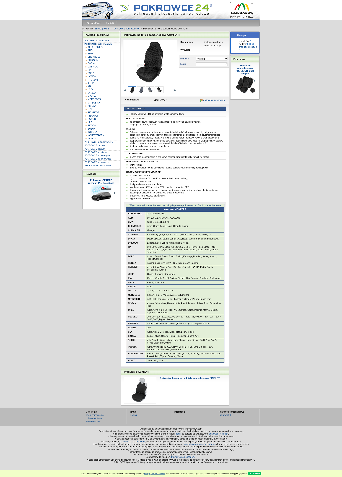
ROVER (92, 119)
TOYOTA (92, 132)
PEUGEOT (93, 112)
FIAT (90, 70)
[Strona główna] (171, 10)
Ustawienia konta (94, 418)
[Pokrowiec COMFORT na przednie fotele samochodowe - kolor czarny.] (132, 89)
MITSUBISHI (94, 102)
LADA (91, 89)
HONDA (92, 76)
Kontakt (133, 415)
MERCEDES (94, 99)
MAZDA (92, 96)
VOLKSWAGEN (96, 135)
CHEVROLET (95, 56)
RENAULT (93, 115)
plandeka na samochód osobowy (200, 444)
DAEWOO (93, 66)
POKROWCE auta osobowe (98, 44)
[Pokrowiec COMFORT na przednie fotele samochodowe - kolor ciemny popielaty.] (141, 89)
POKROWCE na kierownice (97, 159)
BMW (90, 53)
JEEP (91, 83)
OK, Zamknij (254, 474)
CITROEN (93, 60)
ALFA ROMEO (95, 47)
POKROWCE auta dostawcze (98, 142)
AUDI (90, 50)
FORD (91, 73)
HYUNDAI (93, 80)
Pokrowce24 (225, 415)
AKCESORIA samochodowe (98, 165)
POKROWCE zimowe (94, 145)
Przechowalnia (93, 421)
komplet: (184, 58)
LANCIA (92, 93)
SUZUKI (92, 128)
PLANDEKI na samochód (96, 40)
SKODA (92, 125)
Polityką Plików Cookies (154, 474)
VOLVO (91, 138)
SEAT (91, 122)
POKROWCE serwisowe (96, 152)
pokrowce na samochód (133, 441)
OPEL (91, 109)
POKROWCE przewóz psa (97, 155)
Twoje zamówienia (95, 415)
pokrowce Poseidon (218, 434)
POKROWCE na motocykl (96, 162)
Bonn (178, 434)
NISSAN (92, 106)
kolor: (183, 64)
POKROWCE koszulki (94, 149)
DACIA (91, 63)
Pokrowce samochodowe (183, 457)
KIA (90, 86)
